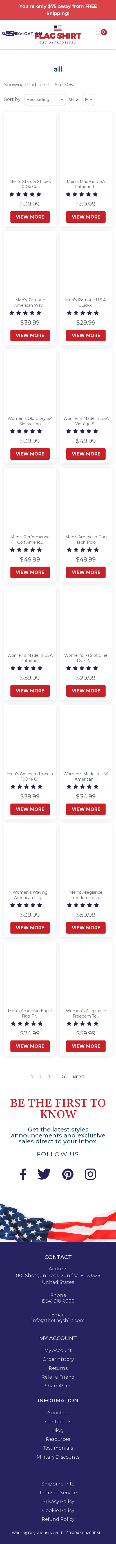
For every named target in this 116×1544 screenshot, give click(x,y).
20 (64, 1076)
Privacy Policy (58, 1501)
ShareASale (58, 1386)
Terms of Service (58, 1493)
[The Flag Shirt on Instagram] (90, 1178)
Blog (58, 1430)
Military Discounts (58, 1457)
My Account (58, 1350)
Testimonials (58, 1448)
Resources (58, 1439)
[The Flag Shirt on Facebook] (23, 1178)
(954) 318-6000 (58, 1301)
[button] (26, 194)
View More (30, 217)
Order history (58, 1359)
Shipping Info (58, 1484)
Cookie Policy (58, 1510)
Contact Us (58, 1422)
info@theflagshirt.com (58, 1320)
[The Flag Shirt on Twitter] (44, 1178)
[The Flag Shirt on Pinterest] (67, 1178)
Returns (58, 1368)
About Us (58, 1413)
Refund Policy (58, 1519)
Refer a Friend (58, 1377)
